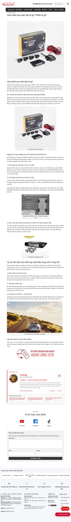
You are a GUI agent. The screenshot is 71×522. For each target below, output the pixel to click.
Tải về (56, 9)
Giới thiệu (37, 9)
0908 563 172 (39, 4)
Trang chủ (11, 9)
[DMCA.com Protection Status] (52, 505)
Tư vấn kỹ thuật (11, 12)
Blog (50, 9)
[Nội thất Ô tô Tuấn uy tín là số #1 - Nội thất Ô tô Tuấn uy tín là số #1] (10, 4)
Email (39, 450)
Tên (10, 450)
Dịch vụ (44, 9)
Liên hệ (61, 9)
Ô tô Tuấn (15, 342)
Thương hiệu (28, 9)
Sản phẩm (19, 9)
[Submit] (68, 4)
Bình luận (12, 438)
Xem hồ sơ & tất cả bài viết (26, 390)
